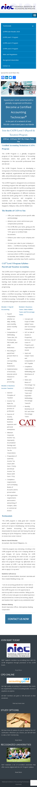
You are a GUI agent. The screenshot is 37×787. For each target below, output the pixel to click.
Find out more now (18, 703)
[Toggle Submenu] (32, 26)
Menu (34, 15)
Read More (18, 670)
